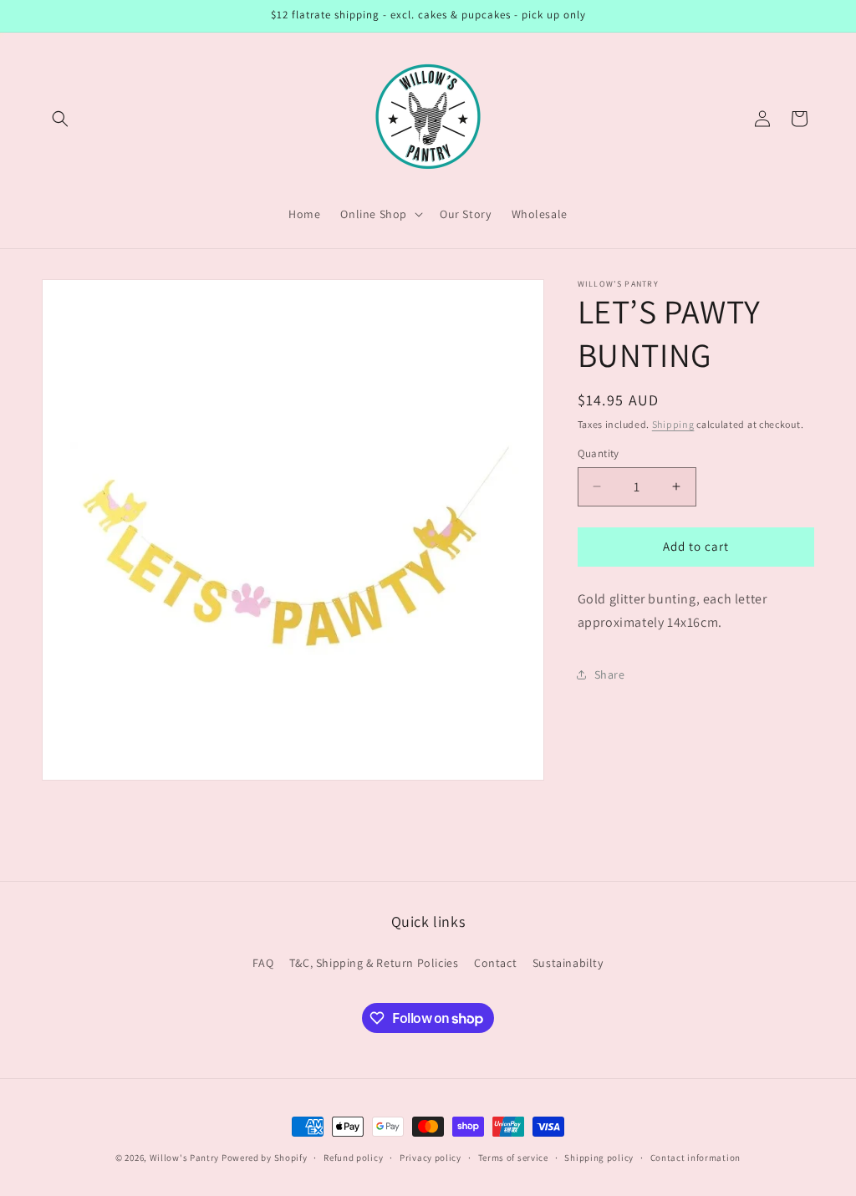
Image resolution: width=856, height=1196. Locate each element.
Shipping (673, 424)
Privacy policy (430, 1157)
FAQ (262, 962)
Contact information (695, 1157)
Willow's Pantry (185, 1157)
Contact (495, 962)
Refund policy (353, 1157)
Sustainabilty (568, 962)
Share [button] (609, 674)
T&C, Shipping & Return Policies (374, 962)
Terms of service (513, 1157)
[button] (60, 118)
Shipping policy (599, 1157)
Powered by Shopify (265, 1157)
